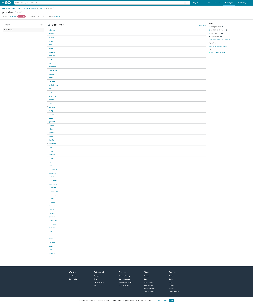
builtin (41, 8)
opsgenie (52, 173)
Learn (208, 3)
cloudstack (53, 70)
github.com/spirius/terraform (27, 8)
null (50, 166)
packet (51, 177)
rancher (52, 199)
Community (241, 3)
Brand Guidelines (149, 288)
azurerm (52, 52)
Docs (216, 3)
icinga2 (51, 129)
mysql (51, 151)
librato (51, 140)
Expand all (202, 25)
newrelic (52, 155)
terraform (52, 228)
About (146, 272)
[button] (209, 27)
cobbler (52, 74)
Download (147, 276)
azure (51, 48)
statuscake (53, 220)
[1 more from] (47, 107)
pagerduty (53, 180)
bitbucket (52, 56)
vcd (50, 250)
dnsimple (52, 96)
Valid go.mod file (216, 27)
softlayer (52, 213)
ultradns (52, 242)
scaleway (52, 209)
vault (51, 246)
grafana (52, 122)
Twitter (171, 276)
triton (51, 239)
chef (50, 59)
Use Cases (72, 276)
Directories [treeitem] (8, 30)
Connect (172, 272)
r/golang (171, 285)
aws (50, 45)
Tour (95, 279)
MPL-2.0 (57, 16)
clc (50, 63)
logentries (52, 144)
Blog (145, 279)
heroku (51, 125)
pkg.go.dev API (124, 285)
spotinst (52, 217)
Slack (171, 282)
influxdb (52, 136)
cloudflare (53, 67)
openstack (53, 169)
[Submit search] (188, 3)
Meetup (171, 288)
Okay (172, 301)
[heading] (8, 2)
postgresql (53, 184)
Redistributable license (218, 30)
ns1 (50, 162)
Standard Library (124, 276)
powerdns (52, 188)
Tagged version (215, 33)
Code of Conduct (149, 292)
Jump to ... (7, 25)
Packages (229, 3)
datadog (52, 81)
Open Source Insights (217, 52)
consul (51, 78)
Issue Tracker (148, 282)
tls (50, 235)
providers (49, 8)
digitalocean (53, 85)
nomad (51, 158)
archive (51, 34)
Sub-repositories (124, 279)
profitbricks (53, 191)
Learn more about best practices (219, 40)
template (52, 224)
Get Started (99, 272)
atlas (51, 41)
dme (50, 89)
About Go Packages (125, 282)
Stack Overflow (99, 282)
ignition (52, 133)
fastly (51, 111)
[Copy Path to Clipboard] (53, 8)
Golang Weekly (174, 292)
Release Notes (148, 285)
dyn (50, 103)
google (51, 118)
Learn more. (162, 301)
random (52, 202)
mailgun (52, 147)
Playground (97, 276)
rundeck (52, 206)
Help (95, 285)
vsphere (52, 253)
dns (50, 92)
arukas (51, 37)
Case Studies (73, 279)
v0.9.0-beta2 (9, 16)
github (51, 114)
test (50, 231)
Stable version (215, 36)
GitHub (171, 279)
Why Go (196, 3)
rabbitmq (52, 195)
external (52, 107)
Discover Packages (8, 8)
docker (51, 100)
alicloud (52, 30)
